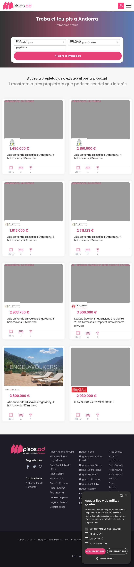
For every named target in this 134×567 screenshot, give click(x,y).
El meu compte (79, 539)
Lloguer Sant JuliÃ (89, 484)
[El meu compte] (121, 6)
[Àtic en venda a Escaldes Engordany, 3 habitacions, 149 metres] (33, 201)
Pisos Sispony (116, 465)
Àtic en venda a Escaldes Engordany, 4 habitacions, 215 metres (97, 156)
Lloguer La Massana (90, 469)
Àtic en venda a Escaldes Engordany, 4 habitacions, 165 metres (97, 238)
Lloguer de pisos (59, 497)
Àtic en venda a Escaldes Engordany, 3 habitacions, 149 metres (30, 238)
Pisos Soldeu (116, 451)
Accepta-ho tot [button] (95, 551)
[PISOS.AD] (17, 5)
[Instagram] (40, 467)
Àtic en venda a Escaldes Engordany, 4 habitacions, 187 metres (30, 403)
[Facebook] (28, 467)
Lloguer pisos (86, 451)
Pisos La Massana (59, 483)
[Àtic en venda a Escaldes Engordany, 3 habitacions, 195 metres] (33, 119)
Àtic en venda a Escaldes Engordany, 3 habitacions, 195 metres (30, 156)
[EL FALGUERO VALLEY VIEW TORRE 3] (100, 367)
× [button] (126, 495)
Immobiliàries (55, 539)
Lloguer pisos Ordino (90, 465)
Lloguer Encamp (88, 474)
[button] (106, 558)
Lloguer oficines (58, 502)
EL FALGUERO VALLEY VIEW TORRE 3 (94, 402)
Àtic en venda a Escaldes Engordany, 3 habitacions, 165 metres (30, 320)
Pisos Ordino (57, 478)
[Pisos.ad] (28, 448)
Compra (21, 539)
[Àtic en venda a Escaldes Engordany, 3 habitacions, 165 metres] (33, 283)
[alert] (106, 527)
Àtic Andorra (57, 492)
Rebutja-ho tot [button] (117, 551)
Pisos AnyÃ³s (115, 469)
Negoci (42, 539)
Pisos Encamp (57, 488)
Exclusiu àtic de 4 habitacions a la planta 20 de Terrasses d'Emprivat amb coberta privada (99, 322)
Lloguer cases (57, 506)
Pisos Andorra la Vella (62, 451)
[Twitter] (35, 467)
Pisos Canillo (57, 473)
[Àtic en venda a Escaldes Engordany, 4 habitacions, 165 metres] (100, 201)
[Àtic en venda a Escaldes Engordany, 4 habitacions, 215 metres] (100, 119)
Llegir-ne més (91, 522)
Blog (67, 539)
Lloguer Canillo (87, 488)
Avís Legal (77, 556)
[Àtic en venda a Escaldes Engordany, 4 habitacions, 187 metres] (33, 367)
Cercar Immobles (69, 56)
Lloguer (32, 539)
